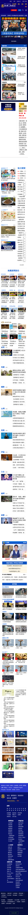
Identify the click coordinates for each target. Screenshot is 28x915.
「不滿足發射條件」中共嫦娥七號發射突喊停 (21, 196)
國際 (3, 387)
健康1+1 (19, 847)
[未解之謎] (21, 761)
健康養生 (3, 168)
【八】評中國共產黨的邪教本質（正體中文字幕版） (9, 722)
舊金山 (6, 787)
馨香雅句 (10, 852)
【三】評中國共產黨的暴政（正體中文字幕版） (9, 699)
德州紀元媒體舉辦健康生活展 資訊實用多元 (20, 240)
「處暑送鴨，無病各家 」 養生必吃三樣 (22, 219)
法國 (2, 787)
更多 (25, 45)
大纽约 (7, 785)
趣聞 (3, 493)
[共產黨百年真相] (8, 761)
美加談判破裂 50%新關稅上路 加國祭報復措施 (20, 254)
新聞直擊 (20, 306)
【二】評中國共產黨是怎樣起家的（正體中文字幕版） (20, 694)
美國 (3, 367)
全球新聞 (11, 274)
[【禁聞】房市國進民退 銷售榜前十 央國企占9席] (9, 63)
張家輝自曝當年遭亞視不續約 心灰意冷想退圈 (19, 435)
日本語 (13, 789)
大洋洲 (20, 785)
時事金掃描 (12, 306)
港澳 (3, 430)
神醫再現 (20, 854)
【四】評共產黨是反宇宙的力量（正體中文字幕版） (9, 704)
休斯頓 (24, 785)
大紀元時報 (16, 899)
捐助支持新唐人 (11, 800)
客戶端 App (4, 897)
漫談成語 (10, 854)
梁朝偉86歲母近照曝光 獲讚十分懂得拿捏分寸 (21, 205)
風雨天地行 (18, 878)
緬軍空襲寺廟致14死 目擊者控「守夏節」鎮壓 (21, 222)
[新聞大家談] (21, 737)
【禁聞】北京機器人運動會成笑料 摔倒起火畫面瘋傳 (21, 74)
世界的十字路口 (21, 837)
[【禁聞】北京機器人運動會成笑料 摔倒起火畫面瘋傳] (9, 80)
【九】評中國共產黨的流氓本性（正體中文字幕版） (9, 726)
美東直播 (7, 558)
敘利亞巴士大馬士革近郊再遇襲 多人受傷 (21, 214)
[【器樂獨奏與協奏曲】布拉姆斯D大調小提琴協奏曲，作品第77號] (22, 329)
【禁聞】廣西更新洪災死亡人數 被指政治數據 (21, 49)
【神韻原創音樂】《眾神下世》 (4, 333)
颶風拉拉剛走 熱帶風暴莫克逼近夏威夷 (21, 231)
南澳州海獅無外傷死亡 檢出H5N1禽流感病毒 (19, 392)
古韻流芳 (10, 850)
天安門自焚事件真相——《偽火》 (23, 145)
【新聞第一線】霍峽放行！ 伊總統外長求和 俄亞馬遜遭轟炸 (21, 258)
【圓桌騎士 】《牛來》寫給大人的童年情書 (21, 93)
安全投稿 (9, 895)
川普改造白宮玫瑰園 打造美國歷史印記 (20, 182)
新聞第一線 (12, 290)
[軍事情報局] (21, 753)
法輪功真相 (22, 120)
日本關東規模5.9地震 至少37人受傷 (20, 194)
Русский (9, 789)
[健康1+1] (8, 769)
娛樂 (3, 515)
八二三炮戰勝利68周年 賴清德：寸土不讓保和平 (20, 191)
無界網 (3, 903)
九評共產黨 (18, 873)
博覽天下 (3, 225)
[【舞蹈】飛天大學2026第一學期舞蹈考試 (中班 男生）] (14, 329)
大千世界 (9, 874)
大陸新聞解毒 (21, 841)
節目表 (24, 542)
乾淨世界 (23, 899)
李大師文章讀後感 (7, 574)
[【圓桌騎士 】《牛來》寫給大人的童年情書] (9, 99)
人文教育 (3, 210)
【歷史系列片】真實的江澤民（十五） (21, 171)
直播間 (14, 798)
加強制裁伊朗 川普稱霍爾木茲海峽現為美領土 (20, 251)
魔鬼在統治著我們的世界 (21, 871)
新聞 (8, 806)
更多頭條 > (14, 41)
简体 (26, 1)
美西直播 (14, 558)
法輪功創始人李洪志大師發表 (14, 563)
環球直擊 (3, 274)
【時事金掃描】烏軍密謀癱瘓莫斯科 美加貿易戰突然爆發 (21, 85)
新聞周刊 (10, 832)
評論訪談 (4, 82)
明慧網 (18, 901)
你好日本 (9, 865)
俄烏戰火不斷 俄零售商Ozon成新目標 (20, 256)
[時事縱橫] (8, 737)
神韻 (11, 1)
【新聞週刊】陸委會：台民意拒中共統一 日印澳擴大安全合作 (20, 247)
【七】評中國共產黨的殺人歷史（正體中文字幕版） (9, 717)
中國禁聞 (3, 290)
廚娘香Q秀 (9, 876)
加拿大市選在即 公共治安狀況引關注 (21, 286)
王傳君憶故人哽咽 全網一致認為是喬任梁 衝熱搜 (21, 180)
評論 (3, 452)
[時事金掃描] (8, 745)
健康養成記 (20, 852)
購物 (18, 800)
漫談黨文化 (18, 883)
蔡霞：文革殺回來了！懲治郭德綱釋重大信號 (21, 208)
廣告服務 (15, 895)
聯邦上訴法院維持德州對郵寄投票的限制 (20, 242)
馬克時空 (20, 839)
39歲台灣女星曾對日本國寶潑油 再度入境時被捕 (21, 201)
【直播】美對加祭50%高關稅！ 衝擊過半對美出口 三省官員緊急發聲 (21, 235)
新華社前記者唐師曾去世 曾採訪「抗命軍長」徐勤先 (22, 212)
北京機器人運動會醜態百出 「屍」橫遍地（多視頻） (23, 176)
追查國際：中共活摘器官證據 (23, 129)
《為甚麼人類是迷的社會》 (14, 566)
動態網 (23, 901)
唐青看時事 (20, 835)
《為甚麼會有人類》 (14, 571)
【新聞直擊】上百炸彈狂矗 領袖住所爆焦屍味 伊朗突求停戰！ (8, 662)
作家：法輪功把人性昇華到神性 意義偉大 (12, 579)
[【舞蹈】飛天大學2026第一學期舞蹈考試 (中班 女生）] (22, 339)
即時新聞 (20, 813)
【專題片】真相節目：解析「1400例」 (23, 151)
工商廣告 (18, 887)
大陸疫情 (4, 624)
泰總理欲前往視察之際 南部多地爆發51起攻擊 (21, 217)
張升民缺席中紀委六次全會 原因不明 (20, 189)
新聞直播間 (14, 10)
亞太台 (10, 787)
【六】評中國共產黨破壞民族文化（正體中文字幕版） (9, 713)
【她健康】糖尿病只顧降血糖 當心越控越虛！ (8, 179)
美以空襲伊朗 (5, 587)
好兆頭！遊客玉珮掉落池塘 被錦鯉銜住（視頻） (8, 236)
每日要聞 (21, 168)
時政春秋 (20, 828)
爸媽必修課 (10, 856)
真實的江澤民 (5, 637)
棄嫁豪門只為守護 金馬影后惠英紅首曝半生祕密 (19, 520)
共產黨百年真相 (19, 867)
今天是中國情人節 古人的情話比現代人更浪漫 (19, 477)
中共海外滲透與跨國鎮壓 (8, 599)
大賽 (14, 1)
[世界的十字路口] (21, 745)
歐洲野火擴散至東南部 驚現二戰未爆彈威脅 (20, 260)
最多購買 (14, 324)
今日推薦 (9, 814)
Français (3, 789)
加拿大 (12, 785)
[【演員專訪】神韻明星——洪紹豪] (14, 339)
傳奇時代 (18, 865)
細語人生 (20, 842)
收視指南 (15, 893)
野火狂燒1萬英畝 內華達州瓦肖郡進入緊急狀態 (20, 187)
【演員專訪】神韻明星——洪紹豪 (13, 343)
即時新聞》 (4, 15)
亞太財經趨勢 (11, 839)
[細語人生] (8, 753)
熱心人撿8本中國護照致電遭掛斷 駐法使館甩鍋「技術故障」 (22, 199)
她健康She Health (22, 848)
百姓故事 (18, 882)
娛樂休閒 (3, 196)
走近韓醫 (20, 856)
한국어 (18, 789)
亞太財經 (10, 841)
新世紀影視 (8, 903)
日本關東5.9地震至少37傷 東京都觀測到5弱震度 (14, 33)
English (21, 787)
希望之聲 (4, 901)
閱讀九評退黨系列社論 (23, 109)
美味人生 (9, 871)
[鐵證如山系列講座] (8, 777)
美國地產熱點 (11, 859)
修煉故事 (18, 885)
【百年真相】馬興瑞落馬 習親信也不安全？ (22, 178)
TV (19, 10)
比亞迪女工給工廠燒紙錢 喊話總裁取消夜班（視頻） (21, 226)
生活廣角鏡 (9, 864)
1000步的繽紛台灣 (10, 879)
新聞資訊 (14, 795)
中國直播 (21, 558)
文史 (3, 472)
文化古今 (10, 858)
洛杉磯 (16, 785)
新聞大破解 (4, 306)
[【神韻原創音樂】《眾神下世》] (5, 329)
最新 (19, 324)
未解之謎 (10, 847)
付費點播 (14, 326)
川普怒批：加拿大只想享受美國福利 (20, 185)
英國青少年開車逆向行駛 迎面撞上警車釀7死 (22, 224)
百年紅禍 (18, 876)
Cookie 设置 (14, 912)
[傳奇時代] (21, 768)
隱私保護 (21, 893)
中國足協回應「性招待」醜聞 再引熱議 (21, 203)
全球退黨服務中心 (11, 901)
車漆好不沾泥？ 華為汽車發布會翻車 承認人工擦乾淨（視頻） (23, 174)
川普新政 (4, 611)
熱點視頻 (4, 45)
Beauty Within (10, 873)
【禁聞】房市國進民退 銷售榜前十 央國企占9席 (21, 57)
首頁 (8, 795)
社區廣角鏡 (10, 837)
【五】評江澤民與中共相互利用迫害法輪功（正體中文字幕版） (9, 708)
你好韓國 (9, 867)
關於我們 (10, 893)
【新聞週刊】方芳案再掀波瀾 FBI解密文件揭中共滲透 (20, 245)
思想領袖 (20, 830)
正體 (23, 1)
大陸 (3, 347)
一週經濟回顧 (11, 835)
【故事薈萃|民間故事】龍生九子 (8, 221)
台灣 (3, 409)
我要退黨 (21, 105)
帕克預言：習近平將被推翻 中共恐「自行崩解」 (21, 210)
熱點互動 (20, 824)
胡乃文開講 (20, 850)
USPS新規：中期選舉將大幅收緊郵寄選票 (13, 286)
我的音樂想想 (10, 882)
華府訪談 (10, 833)
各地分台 (19, 1)
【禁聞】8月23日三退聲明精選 (21, 65)
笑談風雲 (10, 848)
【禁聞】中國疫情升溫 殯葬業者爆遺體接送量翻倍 (8, 634)
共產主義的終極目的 (20, 869)
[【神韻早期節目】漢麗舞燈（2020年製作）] (5, 339)
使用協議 (4, 895)
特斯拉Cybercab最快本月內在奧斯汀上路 (20, 237)
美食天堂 (9, 869)
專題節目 (3, 240)
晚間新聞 (20, 274)
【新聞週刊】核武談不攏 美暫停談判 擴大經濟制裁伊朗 (20, 249)
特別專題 (18, 862)
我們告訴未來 (19, 864)
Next (25, 26)
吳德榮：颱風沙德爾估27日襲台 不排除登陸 (19, 413)
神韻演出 (9, 816)
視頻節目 (20, 795)
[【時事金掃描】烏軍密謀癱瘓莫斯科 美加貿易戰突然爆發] (9, 91)
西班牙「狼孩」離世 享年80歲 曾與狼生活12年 (19, 498)
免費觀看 (20, 326)
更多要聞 (22, 264)
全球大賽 (14, 816)
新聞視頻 (10, 820)
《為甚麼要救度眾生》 (14, 568)
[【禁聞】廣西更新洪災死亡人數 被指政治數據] (9, 55)
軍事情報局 (20, 833)
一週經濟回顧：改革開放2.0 (20, 233)
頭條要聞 (9, 813)
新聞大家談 (21, 290)
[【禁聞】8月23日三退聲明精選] (9, 71)
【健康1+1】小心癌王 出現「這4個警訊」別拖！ (7, 192)
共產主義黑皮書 (19, 880)
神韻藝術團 (10, 899)
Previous (3, 26)
